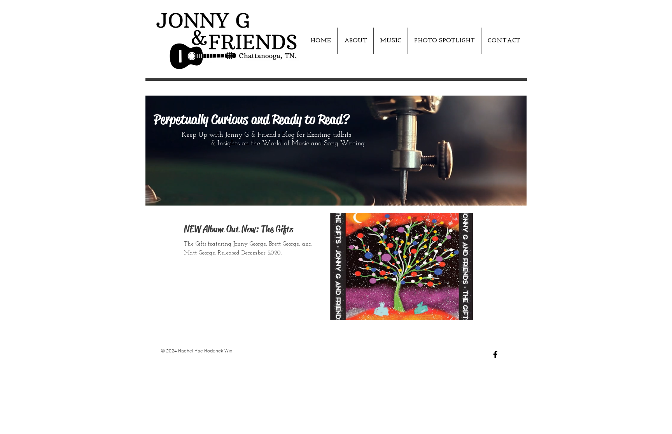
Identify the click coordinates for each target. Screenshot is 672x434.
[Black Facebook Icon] (495, 354)
